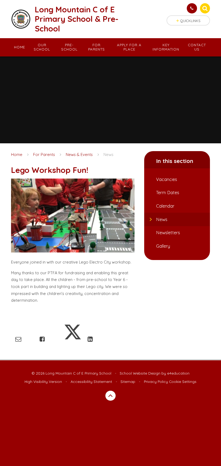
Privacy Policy (156, 381)
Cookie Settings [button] (182, 381)
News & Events (79, 154)
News (108, 154)
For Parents (44, 154)
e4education (178, 373)
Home (16, 154)
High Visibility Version (43, 381)
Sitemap (127, 381)
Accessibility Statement (91, 381)
